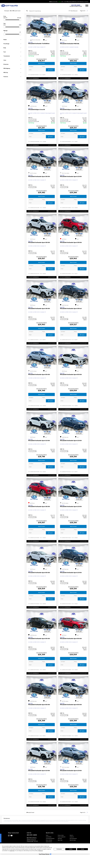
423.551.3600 (53, 1)
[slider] (4, 20)
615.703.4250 (52, 78)
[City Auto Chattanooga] (9, 5)
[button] (55, 26)
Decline (70, 849)
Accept (82, 849)
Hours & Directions (76, 6)
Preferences (59, 849)
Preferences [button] (40, 850)
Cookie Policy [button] (12, 850)
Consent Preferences (0, 838)
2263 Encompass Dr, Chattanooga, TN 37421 (77, 1)
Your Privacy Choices (44, 854)
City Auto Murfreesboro (33, 78)
